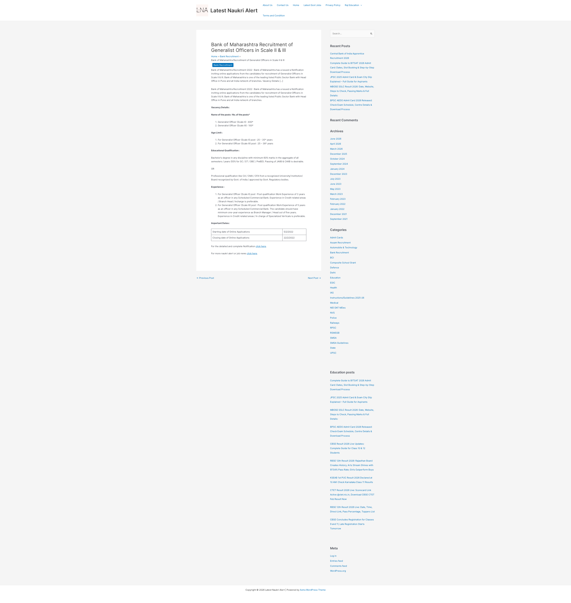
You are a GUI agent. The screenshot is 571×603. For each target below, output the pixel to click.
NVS (332, 312)
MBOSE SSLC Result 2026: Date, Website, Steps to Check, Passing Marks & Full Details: (352, 91)
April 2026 (335, 143)
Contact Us (282, 5)
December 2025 (338, 153)
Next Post (314, 278)
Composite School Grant (343, 262)
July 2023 (335, 178)
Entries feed (336, 560)
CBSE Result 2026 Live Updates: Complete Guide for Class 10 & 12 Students (347, 448)
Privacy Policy (333, 5)
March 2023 (336, 194)
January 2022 (337, 209)
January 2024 (337, 168)
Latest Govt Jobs (312, 5)
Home (296, 5)
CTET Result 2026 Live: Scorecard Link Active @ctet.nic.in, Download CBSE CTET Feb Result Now (352, 494)
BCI (332, 257)
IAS (332, 292)
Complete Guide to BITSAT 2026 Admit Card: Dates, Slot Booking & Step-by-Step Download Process (352, 67)
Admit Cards (336, 237)
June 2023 (335, 183)
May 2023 (335, 189)
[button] (360, 5)
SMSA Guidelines (339, 342)
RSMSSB (334, 332)
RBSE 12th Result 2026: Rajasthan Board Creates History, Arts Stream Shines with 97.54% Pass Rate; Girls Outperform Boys (352, 465)
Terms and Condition (274, 15)
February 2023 (338, 198)
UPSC (333, 352)
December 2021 (338, 214)
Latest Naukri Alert (234, 10)
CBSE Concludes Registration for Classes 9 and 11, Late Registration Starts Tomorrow (352, 524)
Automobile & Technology (343, 247)
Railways (334, 322)
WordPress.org (338, 570)
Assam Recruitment (340, 242)
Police (333, 317)
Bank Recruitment (223, 65)
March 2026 (336, 148)
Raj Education (352, 5)
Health (333, 287)
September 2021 (339, 219)
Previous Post (205, 278)
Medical (334, 302)
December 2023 (338, 174)
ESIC (332, 282)
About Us (267, 5)
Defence (334, 267)
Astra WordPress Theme (313, 589)
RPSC (333, 327)
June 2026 (335, 138)
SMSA (333, 337)
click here (261, 246)
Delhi (333, 272)
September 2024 (339, 163)
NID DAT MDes (338, 307)
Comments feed (338, 566)
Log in (333, 555)
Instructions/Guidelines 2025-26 (347, 297)
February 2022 (337, 204)
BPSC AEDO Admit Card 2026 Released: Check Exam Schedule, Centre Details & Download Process (351, 105)
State (333, 347)
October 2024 (337, 158)
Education (335, 277)
